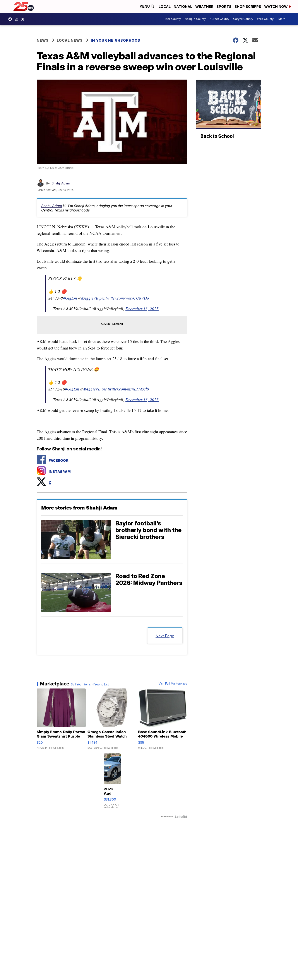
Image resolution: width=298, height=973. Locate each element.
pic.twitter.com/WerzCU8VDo (124, 298)
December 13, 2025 (142, 308)
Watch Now (276, 6)
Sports (223, 6)
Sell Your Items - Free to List (90, 684)
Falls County (265, 19)
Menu (145, 6)
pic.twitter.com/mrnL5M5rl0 (125, 389)
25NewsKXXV (11, 19)
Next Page (165, 636)
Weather (204, 6)
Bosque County (195, 19)
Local (165, 6)
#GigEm (70, 298)
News (43, 40)
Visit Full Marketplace (173, 683)
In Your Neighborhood (115, 40)
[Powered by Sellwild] (181, 816)
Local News (70, 40)
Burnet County (219, 19)
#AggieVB (89, 298)
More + (283, 19)
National (183, 6)
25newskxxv (17, 19)
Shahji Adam (60, 183)
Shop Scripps (248, 6)
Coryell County (243, 19)
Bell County (173, 19)
